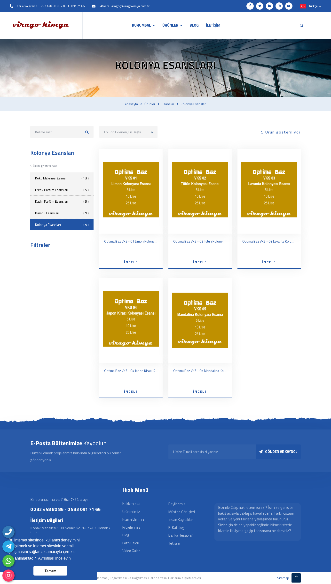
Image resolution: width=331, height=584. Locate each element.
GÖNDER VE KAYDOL (281, 451)
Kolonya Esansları (62, 224)
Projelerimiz (131, 527)
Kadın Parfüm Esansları (62, 201)
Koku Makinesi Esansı (62, 178)
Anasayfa (131, 104)
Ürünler (149, 104)
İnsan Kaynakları (181, 519)
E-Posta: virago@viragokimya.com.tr (124, 6)
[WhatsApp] (8, 561)
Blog (125, 535)
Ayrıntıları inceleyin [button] (54, 558)
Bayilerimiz (176, 504)
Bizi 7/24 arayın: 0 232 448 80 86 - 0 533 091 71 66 (50, 6)
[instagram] (8, 575)
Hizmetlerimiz (133, 519)
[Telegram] (8, 546)
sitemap (283, 577)
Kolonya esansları (193, 104)
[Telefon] (8, 532)
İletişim (174, 543)
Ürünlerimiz (131, 511)
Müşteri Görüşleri (181, 512)
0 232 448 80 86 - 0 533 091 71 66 (65, 509)
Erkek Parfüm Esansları (62, 189)
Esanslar (168, 104)
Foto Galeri (130, 543)
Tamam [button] (50, 571)
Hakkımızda (131, 503)
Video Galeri (131, 551)
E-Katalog (176, 527)
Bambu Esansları (62, 212)
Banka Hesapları (180, 535)
